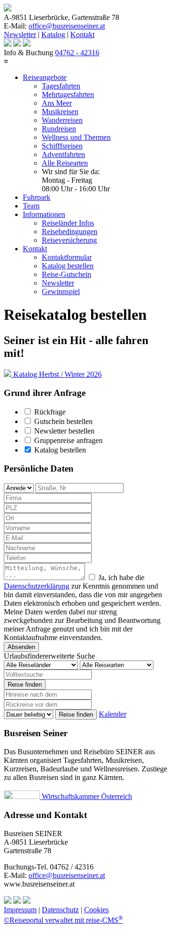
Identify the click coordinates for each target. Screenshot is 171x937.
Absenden (21, 647)
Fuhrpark (36, 197)
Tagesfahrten (61, 86)
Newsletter (20, 34)
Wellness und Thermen (76, 137)
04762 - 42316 (77, 53)
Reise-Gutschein (66, 274)
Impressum (20, 910)
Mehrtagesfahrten (68, 94)
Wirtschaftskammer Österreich (86, 796)
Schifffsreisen (62, 146)
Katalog (53, 34)
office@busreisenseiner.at (66, 26)
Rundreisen (59, 129)
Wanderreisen (62, 120)
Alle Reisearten (65, 163)
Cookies (96, 910)
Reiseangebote (44, 77)
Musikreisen (60, 112)
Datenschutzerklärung (36, 586)
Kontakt (82, 34)
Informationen (44, 214)
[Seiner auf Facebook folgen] (26, 44)
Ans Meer (57, 103)
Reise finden (25, 684)
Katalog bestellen (68, 266)
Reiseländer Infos (68, 223)
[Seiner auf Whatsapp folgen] (17, 44)
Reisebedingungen (69, 231)
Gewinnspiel (61, 291)
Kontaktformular (67, 257)
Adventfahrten (63, 154)
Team (31, 206)
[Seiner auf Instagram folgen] (7, 44)
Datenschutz (60, 910)
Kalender (112, 714)
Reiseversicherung (69, 240)
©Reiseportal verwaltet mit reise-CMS (63, 920)
